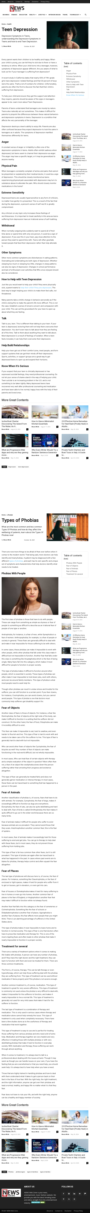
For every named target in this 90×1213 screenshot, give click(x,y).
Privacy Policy (45, 1)
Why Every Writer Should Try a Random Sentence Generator (80, 183)
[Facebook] (63, 1194)
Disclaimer (35, 1)
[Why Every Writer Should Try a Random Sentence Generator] (66, 182)
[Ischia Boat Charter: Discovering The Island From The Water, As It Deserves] (66, 136)
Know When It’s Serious (75, 95)
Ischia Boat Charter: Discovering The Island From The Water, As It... (80, 136)
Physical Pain (71, 73)
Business (6, 15)
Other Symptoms (72, 82)
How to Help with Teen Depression (75, 85)
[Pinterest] (63, 1199)
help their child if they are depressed (36, 287)
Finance (14, 15)
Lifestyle (41, 15)
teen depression (23, 467)
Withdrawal (70, 79)
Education (23, 15)
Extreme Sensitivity (73, 76)
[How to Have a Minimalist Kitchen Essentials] (66, 147)
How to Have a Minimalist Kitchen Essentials (79, 147)
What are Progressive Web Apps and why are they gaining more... (80, 171)
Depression (12, 467)
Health (32, 15)
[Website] (74, 1199)
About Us (10, 1)
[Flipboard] (69, 1194)
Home (4, 1)
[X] (69, 1199)
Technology (74, 15)
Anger (68, 71)
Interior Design (54, 15)
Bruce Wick (7, 46)
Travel (65, 15)
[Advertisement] (60, 8)
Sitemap (27, 1)
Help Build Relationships (75, 92)
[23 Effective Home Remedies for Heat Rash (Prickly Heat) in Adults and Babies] (66, 158)
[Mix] (85, 1194)
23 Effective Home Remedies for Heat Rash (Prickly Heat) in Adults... (75, 424)
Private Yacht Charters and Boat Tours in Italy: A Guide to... (73, 452)
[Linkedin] (74, 1194)
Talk (67, 89)
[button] (85, 15)
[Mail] (80, 1194)
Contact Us (19, 1)
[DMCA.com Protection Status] (38, 1203)
